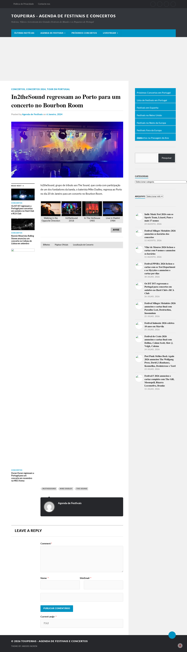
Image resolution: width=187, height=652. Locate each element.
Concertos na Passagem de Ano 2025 (153, 138)
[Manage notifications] (180, 645)
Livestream (109, 33)
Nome (44, 578)
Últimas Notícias (24, 33)
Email (87, 578)
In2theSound (49, 488)
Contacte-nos (44, 4)
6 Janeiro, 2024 (54, 114)
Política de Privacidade (23, 4)
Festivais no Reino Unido (149, 115)
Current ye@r (48, 617)
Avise (116, 230)
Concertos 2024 (36, 89)
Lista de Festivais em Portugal (152, 100)
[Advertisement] (93, 59)
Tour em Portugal (58, 89)
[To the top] (172, 635)
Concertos (18, 89)
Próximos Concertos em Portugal (154, 93)
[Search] (173, 4)
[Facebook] (153, 4)
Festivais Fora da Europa (149, 130)
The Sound (81, 488)
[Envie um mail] (166, 4)
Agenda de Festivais (51, 33)
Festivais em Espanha (147, 108)
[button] (46, 245)
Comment (46, 543)
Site (82, 578)
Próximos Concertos (84, 33)
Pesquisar (167, 158)
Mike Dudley (66, 488)
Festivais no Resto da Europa (151, 123)
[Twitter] (159, 4)
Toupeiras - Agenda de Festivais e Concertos (63, 16)
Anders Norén (29, 646)
